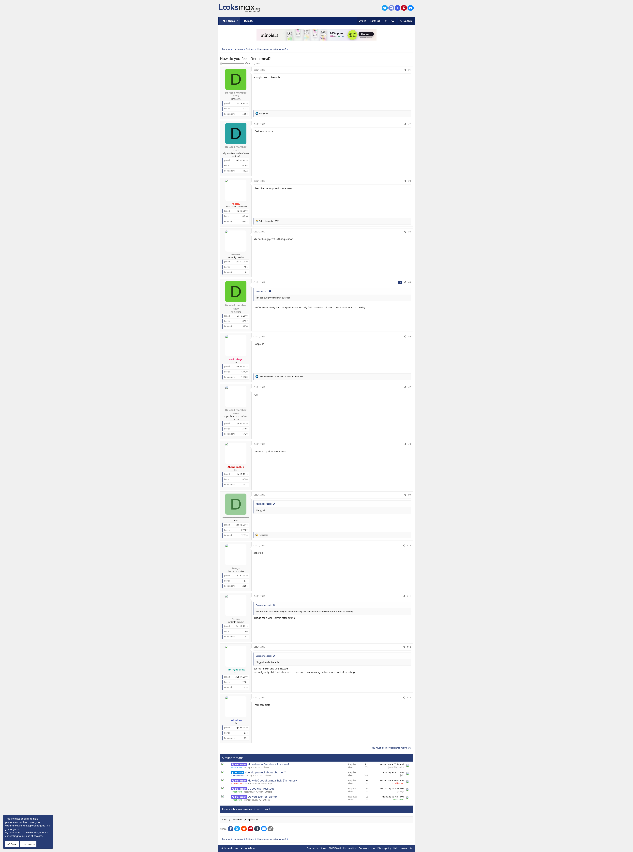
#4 (409, 231)
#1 (409, 70)
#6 (409, 336)
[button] (237, 21)
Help (395, 848)
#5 (409, 282)
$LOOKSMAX (335, 848)
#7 (409, 387)
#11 (409, 596)
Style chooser (231, 848)
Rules (250, 20)
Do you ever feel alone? (262, 796)
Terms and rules (367, 848)
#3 (409, 181)
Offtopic (265, 767)
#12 (409, 646)
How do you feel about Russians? (268, 764)
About (324, 848)
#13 (409, 697)
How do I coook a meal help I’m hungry (272, 780)
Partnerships (349, 848)
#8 (409, 444)
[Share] (405, 70)
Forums (230, 20)
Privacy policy (384, 848)
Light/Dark (249, 848)
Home (404, 848)
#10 (409, 545)
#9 (409, 494)
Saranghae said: (263, 605)
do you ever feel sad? (261, 788)
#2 (409, 124)
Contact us (312, 848)
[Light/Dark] (392, 21)
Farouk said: (262, 291)
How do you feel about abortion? (265, 772)
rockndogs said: (263, 503)
